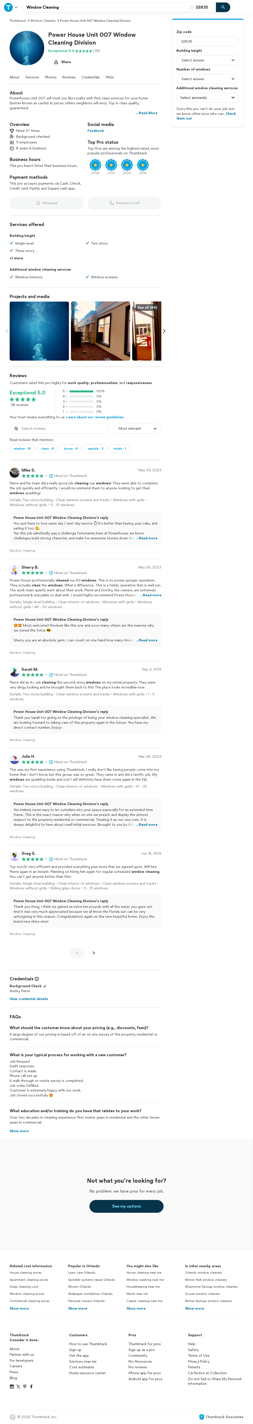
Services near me (83, 1361)
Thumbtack (18, 20)
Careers (16, 1366)
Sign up (75, 1350)
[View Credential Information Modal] (36, 979)
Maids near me (137, 1294)
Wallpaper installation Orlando (90, 1294)
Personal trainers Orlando (86, 1301)
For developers (21, 1360)
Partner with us (22, 1355)
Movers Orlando (79, 1286)
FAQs (110, 77)
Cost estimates (81, 1367)
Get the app (79, 1356)
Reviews (69, 77)
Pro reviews (137, 1367)
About (15, 77)
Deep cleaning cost (24, 1286)
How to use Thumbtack (88, 1344)
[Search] (223, 7)
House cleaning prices (26, 1272)
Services (32, 77)
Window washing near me (145, 1280)
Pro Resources (140, 1361)
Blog (13, 1378)
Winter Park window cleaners (206, 1280)
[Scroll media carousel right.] (164, 331)
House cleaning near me (143, 1272)
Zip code (183, 32)
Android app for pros (145, 1379)
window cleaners (43, 20)
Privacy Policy (199, 1361)
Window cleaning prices (27, 1294)
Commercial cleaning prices (30, 1301)
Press (14, 1372)
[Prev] (77, 953)
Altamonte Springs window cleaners (211, 1286)
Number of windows (193, 69)
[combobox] (105, 7)
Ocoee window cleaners (202, 1294)
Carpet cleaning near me (144, 1301)
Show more (19, 1308)
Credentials (91, 77)
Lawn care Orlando (81, 1272)
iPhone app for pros (144, 1373)
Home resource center (87, 1373)
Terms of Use (199, 1356)
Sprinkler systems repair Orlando (91, 1280)
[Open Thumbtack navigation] (11, 7)
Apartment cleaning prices (29, 1280)
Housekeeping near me (143, 1286)
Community (137, 1356)
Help (191, 1344)
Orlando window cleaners (203, 1272)
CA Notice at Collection (207, 1373)
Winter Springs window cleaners (208, 1301)
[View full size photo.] (39, 331)
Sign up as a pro (141, 1350)
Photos (51, 77)
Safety (193, 1350)
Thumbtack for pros (144, 1344)
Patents (194, 1367)
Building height (189, 51)
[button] (27, 48)
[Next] (93, 953)
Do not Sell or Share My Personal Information (214, 1381)
